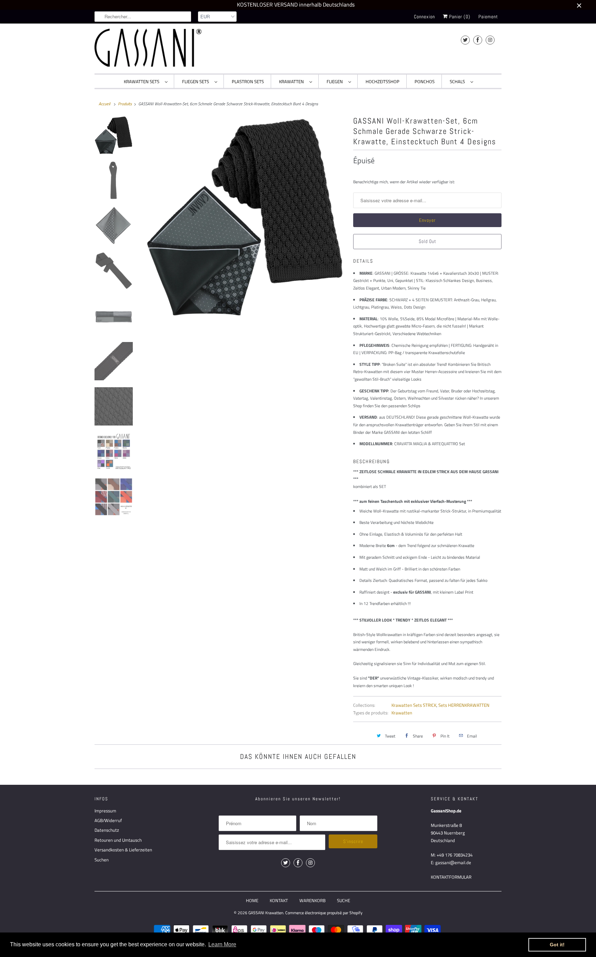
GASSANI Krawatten (265, 912)
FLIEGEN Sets (196, 81)
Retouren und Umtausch (118, 840)
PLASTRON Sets (248, 81)
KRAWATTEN (292, 81)
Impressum (105, 810)
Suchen (102, 859)
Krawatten (401, 712)
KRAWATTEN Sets (142, 81)
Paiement (488, 16)
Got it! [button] (557, 944)
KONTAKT (279, 900)
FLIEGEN (336, 81)
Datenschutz (107, 830)
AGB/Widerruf (108, 820)
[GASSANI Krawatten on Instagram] (490, 40)
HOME (252, 900)
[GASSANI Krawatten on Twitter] (465, 40)
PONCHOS (425, 81)
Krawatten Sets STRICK (413, 705)
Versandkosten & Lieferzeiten (123, 849)
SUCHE (343, 900)
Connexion (424, 16)
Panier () (459, 16)
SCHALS (458, 81)
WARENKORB (312, 900)
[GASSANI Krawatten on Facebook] (477, 40)
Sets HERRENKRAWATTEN (463, 705)
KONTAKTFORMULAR (451, 876)
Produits (125, 103)
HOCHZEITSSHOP (382, 81)
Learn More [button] (222, 944)
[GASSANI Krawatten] (148, 48)
